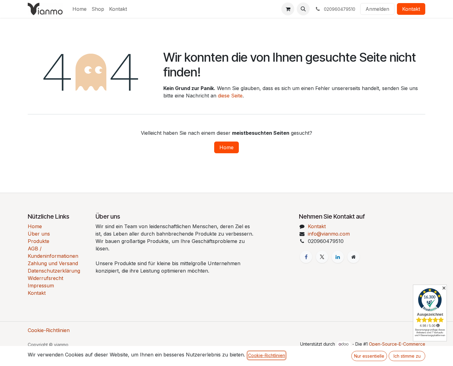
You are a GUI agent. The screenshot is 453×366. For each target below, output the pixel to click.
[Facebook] (306, 257)
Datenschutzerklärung (54, 271)
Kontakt (411, 9)
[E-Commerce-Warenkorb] (287, 8)
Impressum (41, 285)
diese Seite (230, 96)
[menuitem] (79, 9)
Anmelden (377, 9)
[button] (303, 8)
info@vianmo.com (329, 234)
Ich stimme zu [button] (407, 356)
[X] (322, 257)
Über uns (39, 234)
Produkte (38, 241)
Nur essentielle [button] (369, 356)
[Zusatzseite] (353, 257)
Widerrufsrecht (45, 278)
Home (226, 147)
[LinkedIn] (338, 257)
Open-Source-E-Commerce (397, 344)
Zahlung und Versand (53, 263)
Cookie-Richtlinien (49, 330)
